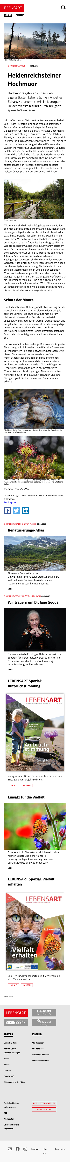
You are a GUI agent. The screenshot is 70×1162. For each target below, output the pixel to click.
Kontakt (35, 1149)
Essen (6, 1058)
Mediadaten (9, 1118)
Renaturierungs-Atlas (26, 530)
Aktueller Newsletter (40, 1060)
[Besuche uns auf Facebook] (18, 1149)
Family (6, 1064)
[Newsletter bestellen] (10, 1149)
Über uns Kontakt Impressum (11, 1126)
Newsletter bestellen (40, 1054)
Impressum (60, 1149)
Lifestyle (7, 1070)
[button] (10, 15)
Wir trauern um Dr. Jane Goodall (34, 602)
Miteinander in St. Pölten (14, 1082)
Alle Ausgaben (38, 1042)
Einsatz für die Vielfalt (26, 797)
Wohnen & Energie (12, 1052)
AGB (5, 1112)
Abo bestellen (38, 1048)
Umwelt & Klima (10, 1042)
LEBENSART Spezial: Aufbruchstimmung (25, 683)
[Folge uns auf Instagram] (25, 1149)
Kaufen (27, 785)
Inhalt (13, 785)
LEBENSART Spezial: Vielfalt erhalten (31, 881)
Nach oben (8, 996)
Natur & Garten (10, 1048)
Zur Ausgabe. (10, 502)
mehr (10, 589)
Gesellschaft (9, 1076)
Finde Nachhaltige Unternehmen (11, 1105)
